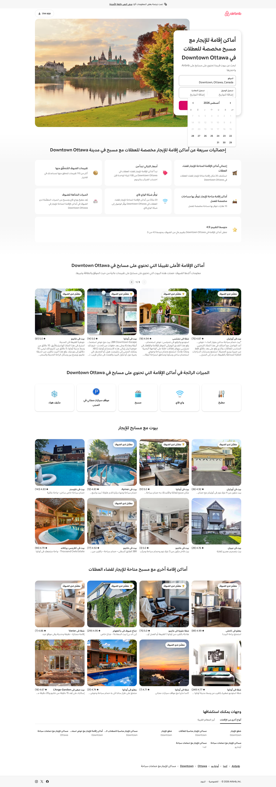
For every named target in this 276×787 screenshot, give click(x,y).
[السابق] (144, 282)
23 (224, 135)
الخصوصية (213, 781)
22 (230, 135)
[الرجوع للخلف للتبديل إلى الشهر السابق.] (230, 103)
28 (192, 135)
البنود (203, 781)
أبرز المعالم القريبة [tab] (206, 719)
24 (218, 135)
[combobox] (207, 82)
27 (199, 135)
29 (230, 142)
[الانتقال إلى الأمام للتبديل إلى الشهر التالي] (193, 103)
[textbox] (221, 95)
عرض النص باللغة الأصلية (120, 4)
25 (211, 135)
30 (224, 142)
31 (218, 142)
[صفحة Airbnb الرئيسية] (233, 13)
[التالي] (131, 282)
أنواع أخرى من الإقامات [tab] (230, 719)
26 (205, 135)
